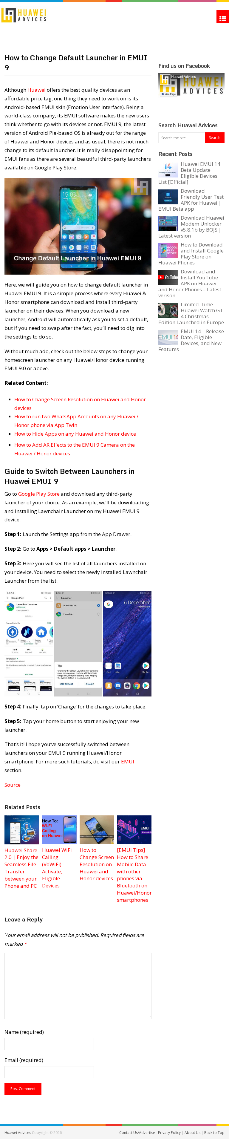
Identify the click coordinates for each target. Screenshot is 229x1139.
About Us (193, 1132)
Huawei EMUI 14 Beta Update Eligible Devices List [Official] (189, 172)
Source (12, 784)
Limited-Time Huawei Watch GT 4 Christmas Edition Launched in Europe (191, 313)
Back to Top (214, 1132)
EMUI (127, 761)
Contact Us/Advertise (137, 1132)
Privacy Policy (170, 1132)
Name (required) (24, 1031)
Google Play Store (39, 493)
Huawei (36, 89)
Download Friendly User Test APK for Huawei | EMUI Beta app (191, 199)
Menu (222, 16)
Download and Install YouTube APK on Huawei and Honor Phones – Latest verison (189, 283)
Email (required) (23, 1060)
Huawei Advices (17, 1132)
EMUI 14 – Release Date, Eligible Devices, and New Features (191, 340)
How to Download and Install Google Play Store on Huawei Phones (191, 253)
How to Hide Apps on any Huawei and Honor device (75, 433)
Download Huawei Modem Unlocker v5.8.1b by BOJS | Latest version (191, 226)
